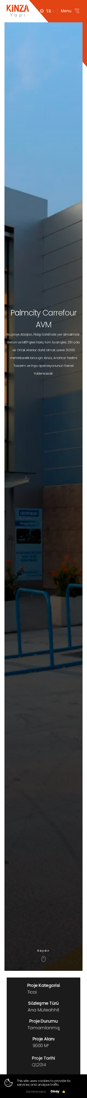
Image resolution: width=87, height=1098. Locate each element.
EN (47, 25)
